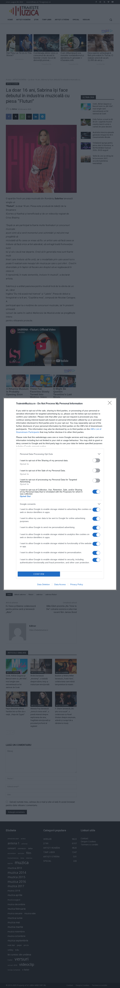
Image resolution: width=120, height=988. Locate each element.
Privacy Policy (76, 584)
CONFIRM (39, 574)
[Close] (110, 404)
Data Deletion (43, 584)
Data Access (60, 584)
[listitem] (60, 453)
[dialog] (60, 494)
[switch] (96, 460)
